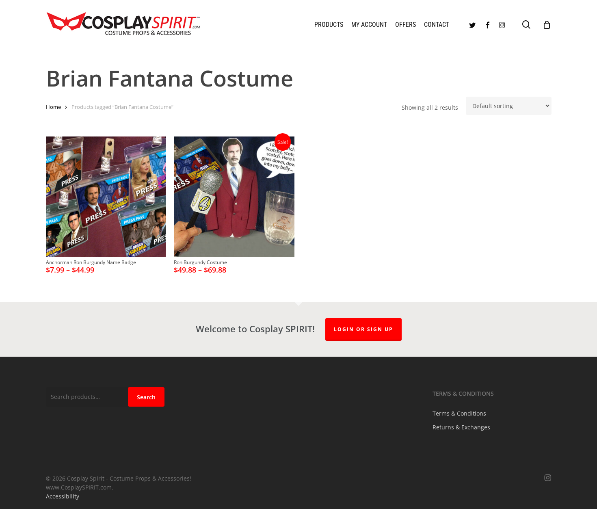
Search (146, 397)
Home (53, 106)
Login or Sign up (363, 329)
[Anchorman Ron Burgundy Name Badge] (106, 196)
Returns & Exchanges (461, 427)
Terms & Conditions (459, 413)
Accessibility (62, 496)
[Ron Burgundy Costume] (234, 196)
